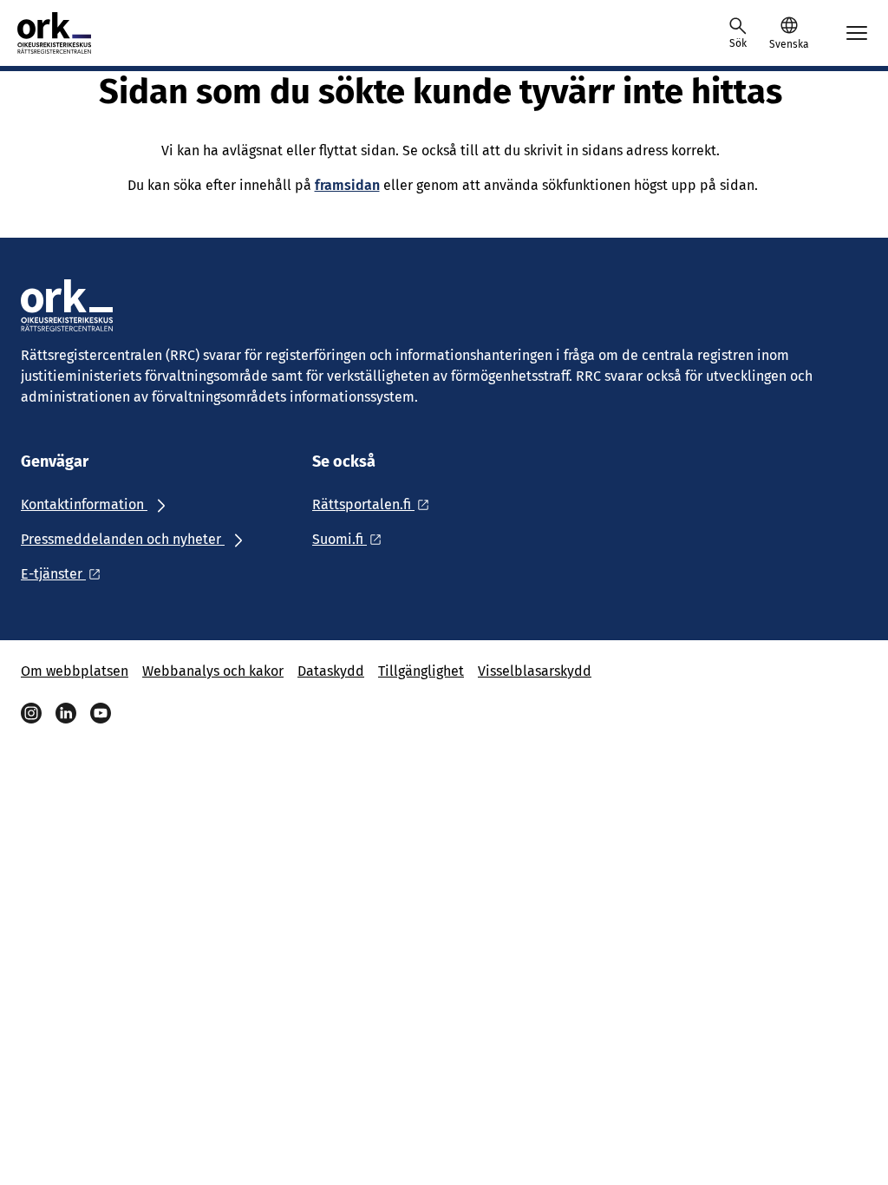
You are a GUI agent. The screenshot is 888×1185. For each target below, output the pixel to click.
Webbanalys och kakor (213, 671)
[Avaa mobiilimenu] (857, 33)
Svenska (788, 44)
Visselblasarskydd (534, 671)
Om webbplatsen (74, 671)
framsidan (347, 185)
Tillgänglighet (421, 671)
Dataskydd (330, 671)
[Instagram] (31, 713)
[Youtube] (100, 713)
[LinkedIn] (66, 713)
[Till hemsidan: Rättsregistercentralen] (71, 33)
